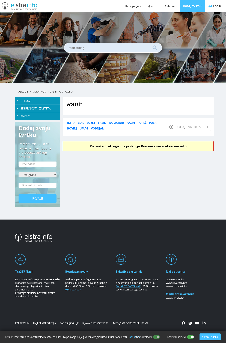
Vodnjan (97, 128)
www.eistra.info (175, 279)
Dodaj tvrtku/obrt (191, 127)
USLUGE (23, 91)
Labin (102, 123)
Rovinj (72, 128)
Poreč (142, 123)
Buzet (91, 123)
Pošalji (37, 198)
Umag (84, 128)
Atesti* (69, 91)
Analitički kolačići (176, 337)
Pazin (130, 123)
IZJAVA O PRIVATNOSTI (95, 323)
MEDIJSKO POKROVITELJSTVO (130, 323)
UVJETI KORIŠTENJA (44, 323)
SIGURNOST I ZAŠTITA (46, 91)
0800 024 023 (73, 289)
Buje (81, 123)
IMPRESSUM (22, 323)
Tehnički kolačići (142, 337)
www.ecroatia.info (176, 286)
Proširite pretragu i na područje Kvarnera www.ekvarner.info (138, 146)
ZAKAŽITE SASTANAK (128, 286)
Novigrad (116, 123)
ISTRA (71, 123)
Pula (152, 123)
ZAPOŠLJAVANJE (69, 323)
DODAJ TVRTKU (192, 6)
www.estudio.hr (175, 298)
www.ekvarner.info (176, 282)
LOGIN (216, 6)
